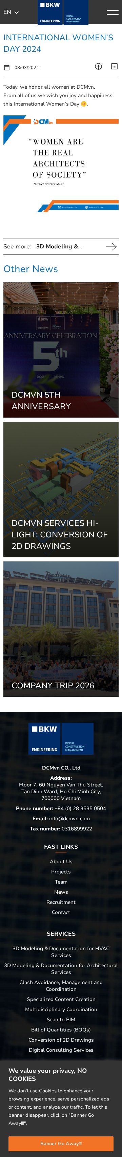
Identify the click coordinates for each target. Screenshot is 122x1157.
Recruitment (61, 902)
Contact (61, 912)
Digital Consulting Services (61, 1050)
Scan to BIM (61, 1019)
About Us (61, 861)
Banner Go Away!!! (61, 1143)
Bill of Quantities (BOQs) (61, 1029)
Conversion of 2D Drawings (61, 1040)
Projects (61, 871)
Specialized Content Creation (61, 999)
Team (61, 881)
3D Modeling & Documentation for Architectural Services (61, 969)
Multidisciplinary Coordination (61, 1009)
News (61, 892)
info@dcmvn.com (69, 818)
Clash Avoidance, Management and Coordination (61, 986)
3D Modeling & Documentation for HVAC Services (61, 952)
